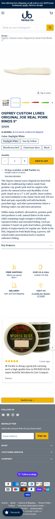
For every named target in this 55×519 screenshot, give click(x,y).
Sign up (42, 436)
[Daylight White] (11, 144)
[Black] (47, 150)
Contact (11, 506)
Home (4, 36)
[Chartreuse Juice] (31, 150)
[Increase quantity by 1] (24, 161)
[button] (5, 102)
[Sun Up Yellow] (30, 144)
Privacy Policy (44, 503)
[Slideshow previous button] (2, 347)
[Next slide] (52, 103)
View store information (13, 176)
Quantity (5, 155)
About (12, 503)
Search (4, 503)
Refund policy (36, 508)
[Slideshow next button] (52, 347)
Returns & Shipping (27, 503)
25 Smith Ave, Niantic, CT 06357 (41, 295)
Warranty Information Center (31, 506)
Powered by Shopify (27, 514)
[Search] (50, 28)
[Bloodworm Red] (11, 150)
